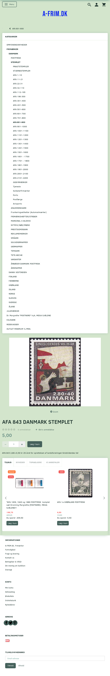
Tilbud (7, 462)
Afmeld (21, 665)
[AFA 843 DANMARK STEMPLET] (55, 372)
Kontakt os (9, 557)
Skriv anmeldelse (46, 429)
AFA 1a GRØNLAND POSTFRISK (71, 502)
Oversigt (8, 569)
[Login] (96, 4)
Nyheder (20, 462)
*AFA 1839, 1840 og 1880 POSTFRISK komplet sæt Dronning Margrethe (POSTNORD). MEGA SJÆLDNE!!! (28, 505)
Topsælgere (35, 462)
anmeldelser (24, 429)
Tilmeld (10, 665)
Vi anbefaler (53, 462)
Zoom (55, 411)
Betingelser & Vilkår (13, 561)
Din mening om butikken (15, 565)
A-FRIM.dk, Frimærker (14, 545)
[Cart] (104, 4)
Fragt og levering (12, 553)
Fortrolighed (10, 549)
